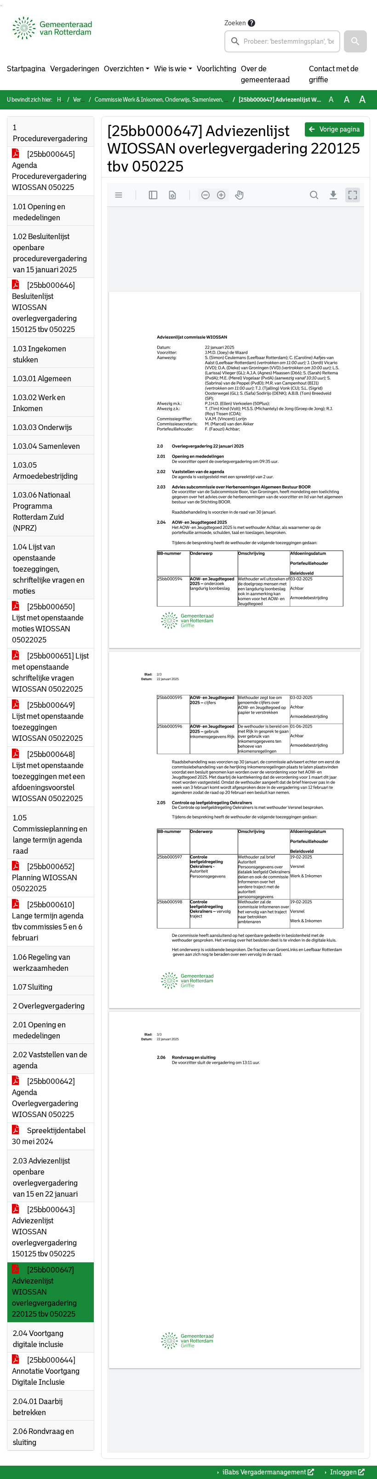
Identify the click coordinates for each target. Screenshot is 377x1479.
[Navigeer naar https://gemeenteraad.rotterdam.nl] (52, 35)
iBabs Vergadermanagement (264, 1472)
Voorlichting (216, 69)
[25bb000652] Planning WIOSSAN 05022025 (44, 878)
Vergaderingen (74, 69)
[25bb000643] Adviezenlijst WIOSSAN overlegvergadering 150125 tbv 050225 (44, 1232)
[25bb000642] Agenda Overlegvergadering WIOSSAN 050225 (45, 1098)
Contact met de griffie (334, 74)
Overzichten (124, 69)
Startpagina (26, 69)
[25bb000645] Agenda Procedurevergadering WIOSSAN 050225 (49, 170)
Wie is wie (170, 69)
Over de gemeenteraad (265, 74)
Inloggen (343, 1472)
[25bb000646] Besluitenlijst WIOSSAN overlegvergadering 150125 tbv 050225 (44, 307)
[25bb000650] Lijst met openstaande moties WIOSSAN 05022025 (48, 623)
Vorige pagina (339, 129)
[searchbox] (282, 41)
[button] (355, 41)
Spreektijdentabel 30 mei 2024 (49, 1136)
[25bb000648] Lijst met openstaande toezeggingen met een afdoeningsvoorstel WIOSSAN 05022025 (48, 777)
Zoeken (235, 23)
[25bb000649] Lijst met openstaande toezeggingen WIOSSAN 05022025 (48, 721)
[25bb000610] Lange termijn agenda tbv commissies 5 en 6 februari (48, 921)
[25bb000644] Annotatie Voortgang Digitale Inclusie (46, 1371)
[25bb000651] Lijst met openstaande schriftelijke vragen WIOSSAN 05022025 (50, 672)
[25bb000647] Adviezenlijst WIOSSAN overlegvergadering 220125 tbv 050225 (44, 1292)
